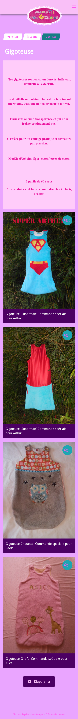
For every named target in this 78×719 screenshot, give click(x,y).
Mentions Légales (21, 714)
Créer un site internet (55, 714)
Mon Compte (37, 714)
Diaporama (41, 681)
